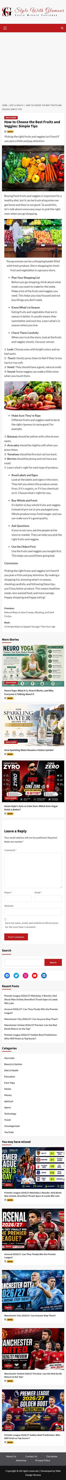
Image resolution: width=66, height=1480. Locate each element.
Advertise (21, 1460)
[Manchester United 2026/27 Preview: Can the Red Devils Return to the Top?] (33, 1349)
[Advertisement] (33, 67)
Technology (10, 1113)
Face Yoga (9, 1082)
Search (6, 950)
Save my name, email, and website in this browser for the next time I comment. (32, 924)
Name (8, 892)
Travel (7, 1119)
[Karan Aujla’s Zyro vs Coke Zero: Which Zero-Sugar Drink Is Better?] (33, 781)
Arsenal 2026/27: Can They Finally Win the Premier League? (31, 1011)
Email (38, 892)
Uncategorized (12, 1126)
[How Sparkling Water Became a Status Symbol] (33, 725)
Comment (10, 850)
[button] (5, 28)
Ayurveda (9, 1058)
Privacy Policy (42, 1460)
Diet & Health (11, 117)
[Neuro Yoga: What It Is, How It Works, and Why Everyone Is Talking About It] (33, 666)
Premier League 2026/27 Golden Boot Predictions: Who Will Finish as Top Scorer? (30, 1036)
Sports (7, 1107)
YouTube (9, 1132)
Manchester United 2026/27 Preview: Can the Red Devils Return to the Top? (30, 1027)
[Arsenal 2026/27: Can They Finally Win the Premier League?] (33, 1229)
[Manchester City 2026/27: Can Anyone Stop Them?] (33, 1291)
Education (9, 1076)
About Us (11, 1456)
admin (10, 131)
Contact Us (31, 1456)
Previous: (29, 612)
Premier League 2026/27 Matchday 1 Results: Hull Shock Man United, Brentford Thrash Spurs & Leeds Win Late (31, 999)
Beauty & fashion (13, 1064)
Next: (29, 624)
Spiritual (8, 1101)
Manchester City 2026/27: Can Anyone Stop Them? (31, 1019)
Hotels (7, 1088)
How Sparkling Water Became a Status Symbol (29, 750)
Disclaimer (52, 1456)
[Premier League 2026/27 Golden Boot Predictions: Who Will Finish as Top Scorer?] (33, 1410)
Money (8, 1095)
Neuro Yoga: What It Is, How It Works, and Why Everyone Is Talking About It (28, 692)
